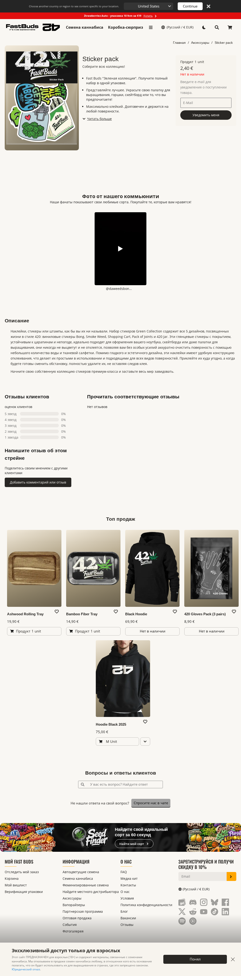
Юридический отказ (26, 969)
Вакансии (128, 918)
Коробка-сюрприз (125, 27)
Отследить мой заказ (22, 872)
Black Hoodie (136, 614)
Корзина (12, 878)
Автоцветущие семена (81, 872)
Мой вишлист (16, 885)
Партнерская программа (83, 911)
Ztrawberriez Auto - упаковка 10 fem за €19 (118, 15)
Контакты (128, 885)
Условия (127, 898)
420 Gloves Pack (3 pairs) (205, 614)
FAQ (123, 872)
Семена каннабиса (84, 27)
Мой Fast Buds (19, 861)
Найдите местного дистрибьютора (91, 891)
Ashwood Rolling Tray (25, 614)
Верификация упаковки (24, 891)
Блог (124, 911)
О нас (126, 861)
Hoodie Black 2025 (111, 724)
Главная (179, 42)
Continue (190, 6)
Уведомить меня (206, 115)
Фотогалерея (73, 931)
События (70, 924)
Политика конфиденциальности (146, 905)
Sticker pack (224, 42)
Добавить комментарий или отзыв (38, 482)
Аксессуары (200, 42)
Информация (76, 861)
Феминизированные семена (86, 885)
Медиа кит (129, 878)
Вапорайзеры (74, 905)
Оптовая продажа (77, 918)
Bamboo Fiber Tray (81, 614)
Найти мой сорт (131, 844)
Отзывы (126, 924)
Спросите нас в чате (151, 802)
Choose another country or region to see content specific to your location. (74, 6)
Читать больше (99, 118)
